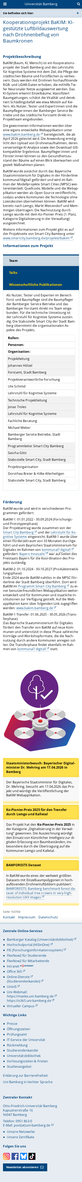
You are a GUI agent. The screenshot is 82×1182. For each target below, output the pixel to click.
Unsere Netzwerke (21, 1131)
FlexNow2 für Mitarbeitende (28, 961)
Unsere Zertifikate (20, 1137)
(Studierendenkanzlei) (23, 981)
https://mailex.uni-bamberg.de (30, 996)
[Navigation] (5, 4)
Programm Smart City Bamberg (42, 586)
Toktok (31, 1156)
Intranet (13, 966)
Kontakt (9, 917)
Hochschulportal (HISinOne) (28, 945)
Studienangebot (19, 1066)
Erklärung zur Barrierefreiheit (25, 1075)
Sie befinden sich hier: (18, 13)
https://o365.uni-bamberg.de (29, 1000)
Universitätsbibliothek (24, 1056)
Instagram (6, 1156)
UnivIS (12, 986)
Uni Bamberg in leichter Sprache (27, 1082)
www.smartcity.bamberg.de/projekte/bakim (36, 238)
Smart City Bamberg (18, 532)
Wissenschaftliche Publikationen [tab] (35, 284)
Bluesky (23, 1156)
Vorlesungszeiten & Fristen (27, 1061)
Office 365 (14, 971)
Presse (12, 1023)
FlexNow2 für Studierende (26, 955)
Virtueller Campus (20, 1006)
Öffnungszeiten (18, 1029)
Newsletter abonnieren (22, 1167)
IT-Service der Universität (26, 1040)
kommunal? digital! (56, 549)
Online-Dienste (18, 977)
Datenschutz (48, 917)
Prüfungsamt (17, 1034)
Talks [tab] (13, 272)
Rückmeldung (17, 1045)
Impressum (26, 917)
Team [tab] (13, 260)
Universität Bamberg (41, 4)
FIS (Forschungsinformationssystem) (35, 950)
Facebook (15, 1156)
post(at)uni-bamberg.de (32, 1125)
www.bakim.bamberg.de (21, 134)
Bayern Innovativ (32, 554)
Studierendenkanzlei (22, 1050)
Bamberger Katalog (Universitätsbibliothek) (40, 939)
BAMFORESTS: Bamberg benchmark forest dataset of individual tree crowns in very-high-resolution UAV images (41, 892)
